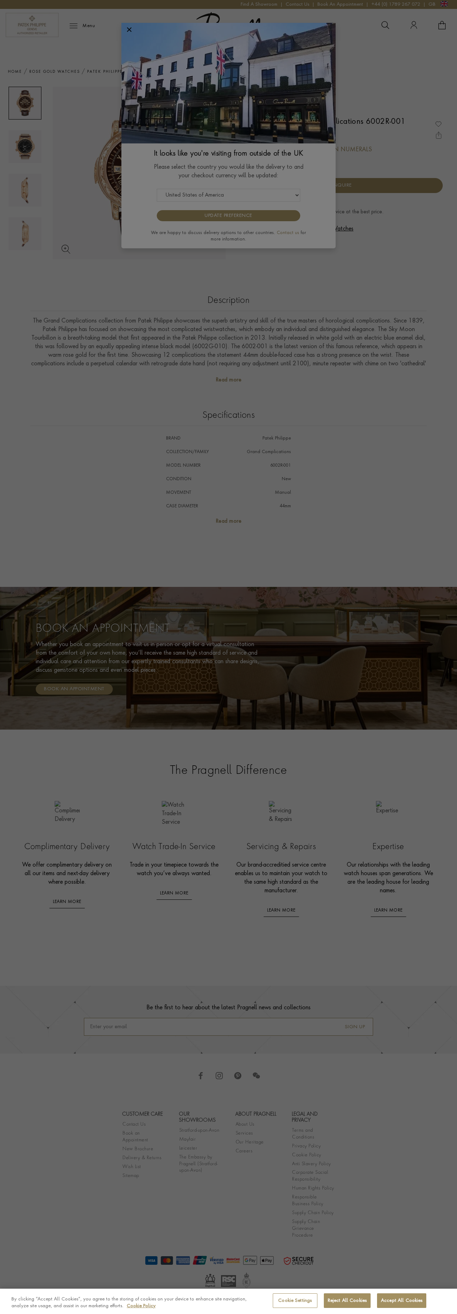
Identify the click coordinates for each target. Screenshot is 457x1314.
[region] (228, 1301)
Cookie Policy (141, 1306)
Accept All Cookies (401, 1300)
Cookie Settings (295, 1300)
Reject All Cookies (347, 1300)
